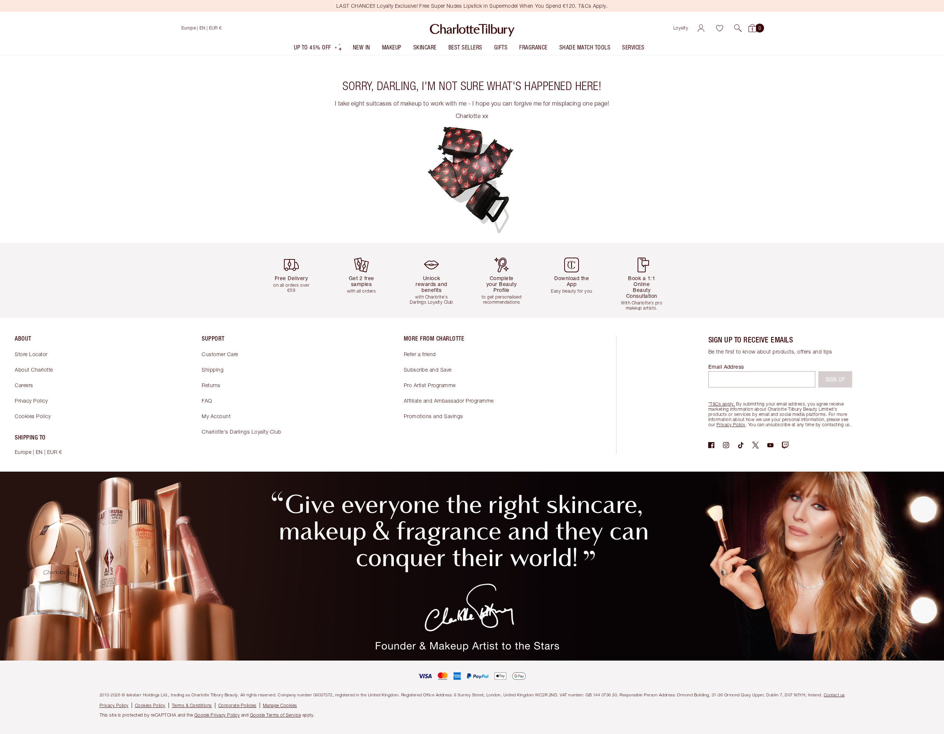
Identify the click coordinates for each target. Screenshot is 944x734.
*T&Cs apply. (721, 404)
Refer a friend (420, 354)
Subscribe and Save (428, 369)
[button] (738, 28)
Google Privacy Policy (217, 715)
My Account (216, 416)
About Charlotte (34, 369)
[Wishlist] (719, 28)
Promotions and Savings (433, 416)
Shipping (212, 369)
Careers (24, 385)
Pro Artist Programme (430, 385)
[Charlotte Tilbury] (472, 28)
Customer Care (220, 354)
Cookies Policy (33, 416)
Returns (211, 385)
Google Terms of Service (275, 715)
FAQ (207, 400)
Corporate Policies (237, 705)
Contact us (834, 694)
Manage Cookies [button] (280, 705)
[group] (297, 280)
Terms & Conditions (192, 705)
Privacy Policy (31, 400)
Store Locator (31, 354)
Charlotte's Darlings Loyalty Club (241, 431)
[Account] (701, 28)
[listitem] (318, 49)
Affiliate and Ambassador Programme (449, 400)
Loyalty (680, 28)
